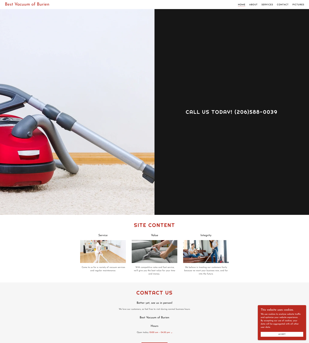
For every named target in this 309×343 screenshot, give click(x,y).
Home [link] (242, 5)
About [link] (253, 5)
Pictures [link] (298, 5)
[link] (27, 5)
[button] (171, 333)
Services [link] (267, 5)
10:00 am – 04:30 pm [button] (159, 332)
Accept (282, 334)
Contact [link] (283, 5)
